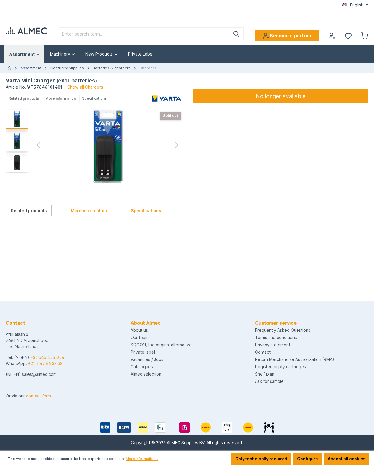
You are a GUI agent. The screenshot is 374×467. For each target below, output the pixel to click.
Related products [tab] (29, 210)
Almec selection (146, 373)
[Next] (176, 145)
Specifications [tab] (146, 210)
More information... (142, 458)
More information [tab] (89, 210)
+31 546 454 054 (47, 357)
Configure (307, 458)
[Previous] (38, 145)
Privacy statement (272, 344)
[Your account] (331, 35)
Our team (139, 337)
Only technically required (261, 458)
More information (60, 98)
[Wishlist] (348, 36)
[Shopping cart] (364, 35)
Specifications (94, 98)
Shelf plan (264, 373)
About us (139, 330)
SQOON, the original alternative (161, 344)
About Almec (146, 323)
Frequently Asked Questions (282, 330)
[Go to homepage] (26, 30)
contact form (38, 395)
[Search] (236, 33)
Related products (23, 98)
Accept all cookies (347, 458)
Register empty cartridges (280, 366)
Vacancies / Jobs (147, 359)
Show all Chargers (85, 86)
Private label (143, 352)
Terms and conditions (276, 337)
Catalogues (142, 366)
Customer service (276, 323)
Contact (263, 352)
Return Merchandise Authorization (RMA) (294, 359)
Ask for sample (269, 381)
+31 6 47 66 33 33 (45, 363)
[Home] (10, 68)
